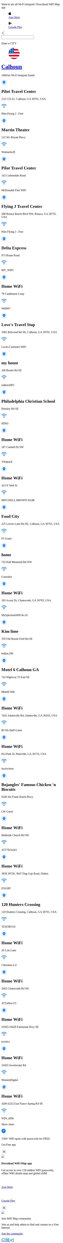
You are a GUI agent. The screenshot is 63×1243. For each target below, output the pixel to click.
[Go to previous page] (3, 33)
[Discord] (3, 1241)
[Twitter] (8, 1241)
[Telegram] (12, 1241)
